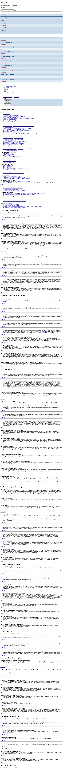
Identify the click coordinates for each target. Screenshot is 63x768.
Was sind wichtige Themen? (8, 159)
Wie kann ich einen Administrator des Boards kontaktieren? (14, 207)
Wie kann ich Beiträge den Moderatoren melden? (12, 146)
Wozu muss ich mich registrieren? (9, 112)
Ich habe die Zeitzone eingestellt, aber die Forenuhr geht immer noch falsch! (17, 128)
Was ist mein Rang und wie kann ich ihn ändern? (12, 132)
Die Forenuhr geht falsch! (8, 127)
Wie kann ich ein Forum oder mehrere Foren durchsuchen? (14, 185)
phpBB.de (45, 332)
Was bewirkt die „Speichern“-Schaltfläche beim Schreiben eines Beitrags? (17, 147)
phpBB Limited (36, 332)
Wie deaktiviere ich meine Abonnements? (11, 196)
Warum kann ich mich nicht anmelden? (10, 117)
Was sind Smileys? (6, 155)
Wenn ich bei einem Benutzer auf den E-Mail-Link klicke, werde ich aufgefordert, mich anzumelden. (22, 133)
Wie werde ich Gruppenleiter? (9, 169)
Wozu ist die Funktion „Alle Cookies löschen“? (12, 121)
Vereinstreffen (3, 58)
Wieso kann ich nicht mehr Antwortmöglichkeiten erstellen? (14, 141)
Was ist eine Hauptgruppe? (8, 171)
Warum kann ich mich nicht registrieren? (11, 115)
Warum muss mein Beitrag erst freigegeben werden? (13, 149)
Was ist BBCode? (6, 153)
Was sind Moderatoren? (7, 166)
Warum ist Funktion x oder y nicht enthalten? (11, 205)
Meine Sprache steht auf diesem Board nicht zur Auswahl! (14, 129)
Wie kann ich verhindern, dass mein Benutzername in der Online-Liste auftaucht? (18, 126)
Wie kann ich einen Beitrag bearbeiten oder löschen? (13, 138)
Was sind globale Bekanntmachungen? (10, 157)
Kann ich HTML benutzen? (8, 154)
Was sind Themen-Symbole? (8, 162)
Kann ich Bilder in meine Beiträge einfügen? (11, 156)
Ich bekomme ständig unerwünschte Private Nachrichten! (14, 177)
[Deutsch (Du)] (7, 100)
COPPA (7, 243)
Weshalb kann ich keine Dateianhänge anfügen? (12, 144)
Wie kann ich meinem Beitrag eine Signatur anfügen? (13, 139)
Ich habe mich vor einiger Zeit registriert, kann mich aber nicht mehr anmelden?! (18, 118)
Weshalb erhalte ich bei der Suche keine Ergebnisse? (13, 187)
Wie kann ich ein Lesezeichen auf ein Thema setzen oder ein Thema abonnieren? (18, 194)
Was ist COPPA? (6, 114)
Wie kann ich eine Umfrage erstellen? (10, 140)
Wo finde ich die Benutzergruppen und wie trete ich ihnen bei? (15, 168)
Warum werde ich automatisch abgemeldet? (11, 120)
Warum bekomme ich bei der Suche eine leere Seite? (13, 188)
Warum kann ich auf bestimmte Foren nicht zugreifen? (13, 143)
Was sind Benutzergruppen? (8, 167)
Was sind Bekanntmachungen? (9, 158)
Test (1, 49)
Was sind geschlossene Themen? (9, 161)
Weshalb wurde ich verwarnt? (9, 145)
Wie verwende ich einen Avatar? (9, 131)
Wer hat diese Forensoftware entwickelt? (11, 204)
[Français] (7, 105)
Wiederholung (3, 25)
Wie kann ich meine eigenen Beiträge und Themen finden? (14, 190)
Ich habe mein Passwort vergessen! (10, 119)
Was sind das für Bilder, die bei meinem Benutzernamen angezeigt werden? (17, 130)
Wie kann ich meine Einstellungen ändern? (11, 124)
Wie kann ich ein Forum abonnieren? (10, 195)
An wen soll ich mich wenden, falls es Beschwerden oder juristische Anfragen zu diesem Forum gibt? (22, 206)
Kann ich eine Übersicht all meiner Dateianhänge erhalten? (14, 201)
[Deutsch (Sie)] (7, 103)
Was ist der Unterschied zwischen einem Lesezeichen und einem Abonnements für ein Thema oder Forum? (23, 193)
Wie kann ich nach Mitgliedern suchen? (10, 189)
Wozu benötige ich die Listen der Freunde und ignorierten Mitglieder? (16, 181)
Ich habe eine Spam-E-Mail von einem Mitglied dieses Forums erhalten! (17, 178)
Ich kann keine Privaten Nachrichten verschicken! (12, 176)
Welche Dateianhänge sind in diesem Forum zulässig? (13, 200)
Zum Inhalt (2, 7)
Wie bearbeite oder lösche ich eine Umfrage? (11, 142)
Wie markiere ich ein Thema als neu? (10, 150)
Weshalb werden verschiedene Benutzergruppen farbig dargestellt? (16, 170)
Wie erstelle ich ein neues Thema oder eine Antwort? (13, 136)
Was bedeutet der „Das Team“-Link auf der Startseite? (13, 173)
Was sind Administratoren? (8, 165)
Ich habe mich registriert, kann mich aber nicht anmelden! (14, 116)
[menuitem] (10, 86)
